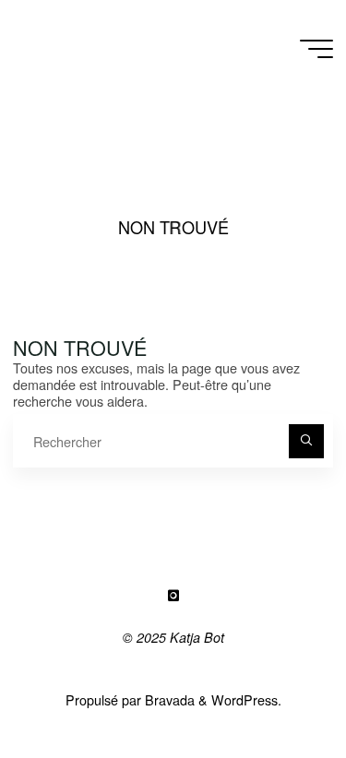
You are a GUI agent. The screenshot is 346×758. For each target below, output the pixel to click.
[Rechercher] (306, 441)
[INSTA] (173, 596)
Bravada (168, 699)
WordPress (244, 699)
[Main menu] (316, 49)
